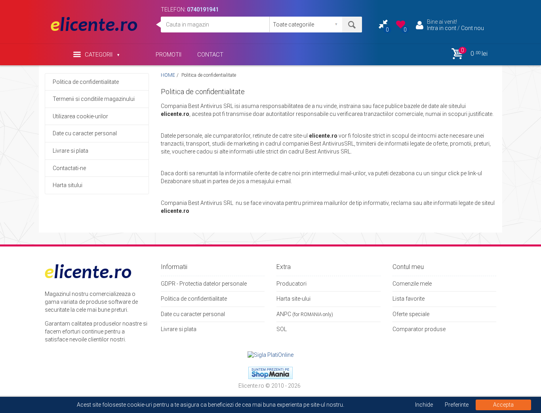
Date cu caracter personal (85, 133)
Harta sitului (67, 185)
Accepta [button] (503, 405)
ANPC (283, 314)
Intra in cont (441, 28)
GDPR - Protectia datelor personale (204, 283)
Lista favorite (408, 299)
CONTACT (210, 54)
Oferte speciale (410, 314)
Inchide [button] (424, 405)
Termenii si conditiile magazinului (94, 99)
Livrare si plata (70, 151)
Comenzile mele (412, 283)
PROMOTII (168, 54)
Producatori (291, 283)
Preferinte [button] (457, 405)
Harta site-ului (293, 299)
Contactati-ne (69, 168)
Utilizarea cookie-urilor (80, 116)
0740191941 (203, 9)
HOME (168, 75)
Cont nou (472, 28)
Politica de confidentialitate (86, 82)
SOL (281, 329)
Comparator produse (419, 329)
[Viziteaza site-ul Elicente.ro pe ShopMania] (270, 372)
